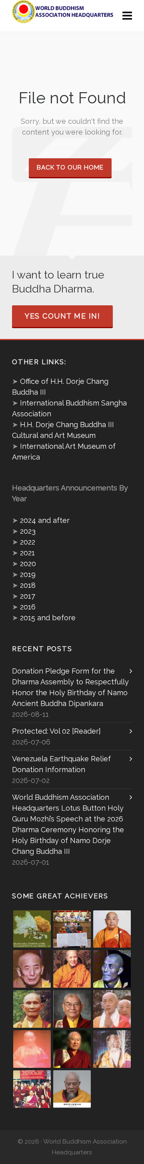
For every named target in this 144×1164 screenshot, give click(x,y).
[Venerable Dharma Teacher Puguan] (32, 1009)
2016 (28, 607)
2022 (27, 542)
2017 (27, 596)
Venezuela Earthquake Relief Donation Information (61, 764)
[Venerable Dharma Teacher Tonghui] (32, 969)
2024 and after (45, 520)
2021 (27, 553)
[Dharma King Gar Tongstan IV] (72, 1009)
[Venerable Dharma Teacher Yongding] (112, 969)
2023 (28, 531)
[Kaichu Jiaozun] (72, 1049)
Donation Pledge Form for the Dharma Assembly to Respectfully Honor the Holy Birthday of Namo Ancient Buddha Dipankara (70, 687)
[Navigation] (127, 16)
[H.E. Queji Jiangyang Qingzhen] (112, 1049)
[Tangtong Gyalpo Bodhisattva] (32, 1089)
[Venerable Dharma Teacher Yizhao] (112, 1009)
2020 (28, 563)
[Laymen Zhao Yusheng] (72, 929)
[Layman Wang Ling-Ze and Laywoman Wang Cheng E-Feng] (32, 929)
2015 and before (48, 617)
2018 (28, 585)
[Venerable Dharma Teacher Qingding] (72, 969)
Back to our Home (70, 167)
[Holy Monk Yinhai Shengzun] (72, 1089)
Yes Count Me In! (62, 316)
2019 (28, 574)
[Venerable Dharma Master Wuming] (112, 929)
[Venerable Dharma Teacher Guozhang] (32, 1049)
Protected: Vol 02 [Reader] (56, 731)
